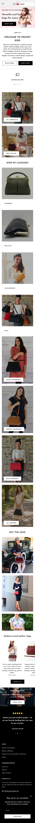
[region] (17, 77)
